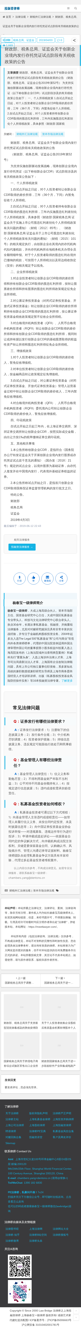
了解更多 (67, 680)
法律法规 (20, 16)
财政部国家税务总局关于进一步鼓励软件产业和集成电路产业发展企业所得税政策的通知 (58, 1066)
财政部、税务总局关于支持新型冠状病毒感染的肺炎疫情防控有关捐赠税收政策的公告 (21, 1027)
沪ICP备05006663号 (59, 1320)
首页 (8, 16)
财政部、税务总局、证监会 (18, 40)
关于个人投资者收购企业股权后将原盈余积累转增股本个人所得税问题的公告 (58, 1027)
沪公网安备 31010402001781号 (40, 1324)
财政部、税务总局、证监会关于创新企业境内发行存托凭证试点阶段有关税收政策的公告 (40, 55)
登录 (33, 1087)
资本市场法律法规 (43, 890)
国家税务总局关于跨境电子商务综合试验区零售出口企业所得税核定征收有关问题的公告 (21, 1066)
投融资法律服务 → (22, 547)
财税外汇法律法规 (40, 16)
